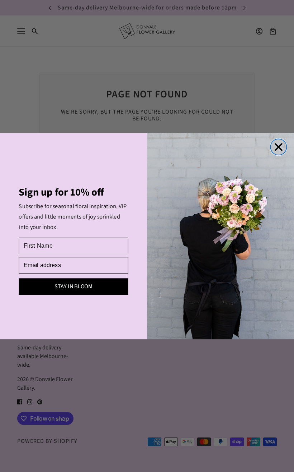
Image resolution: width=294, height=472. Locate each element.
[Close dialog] (278, 147)
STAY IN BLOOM (73, 286)
